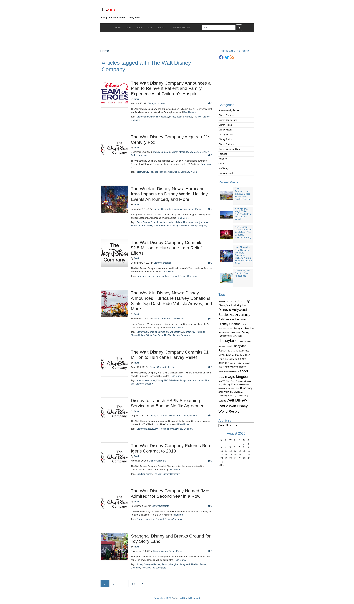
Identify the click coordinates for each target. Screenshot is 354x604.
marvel (222, 381)
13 (135, 583)
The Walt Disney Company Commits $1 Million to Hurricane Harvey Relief (170, 355)
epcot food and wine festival (168, 332)
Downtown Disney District (228, 372)
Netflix (163, 429)
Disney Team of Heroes (180, 117)
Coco (139, 222)
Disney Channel (229, 324)
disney (244, 301)
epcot (244, 371)
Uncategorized (225, 173)
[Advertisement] (177, 38)
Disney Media (225, 130)
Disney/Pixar (235, 315)
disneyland (228, 340)
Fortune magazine (145, 519)
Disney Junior (235, 336)
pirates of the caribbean (226, 388)
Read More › (189, 112)
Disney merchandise (235, 351)
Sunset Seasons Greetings (166, 225)
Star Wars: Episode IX (141, 225)
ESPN (155, 429)
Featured (222, 154)
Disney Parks (225, 139)
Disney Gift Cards (145, 332)
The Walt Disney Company (177, 172)
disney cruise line (243, 328)
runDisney (223, 168)
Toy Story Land (158, 568)
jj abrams (203, 222)
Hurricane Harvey (145, 276)
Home (104, 51)
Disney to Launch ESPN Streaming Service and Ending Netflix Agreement (168, 403)
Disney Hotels (225, 125)
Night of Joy (189, 332)
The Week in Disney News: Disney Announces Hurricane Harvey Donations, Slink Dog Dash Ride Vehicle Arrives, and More (171, 300)
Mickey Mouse (230, 384)
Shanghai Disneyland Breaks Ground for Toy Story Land (171, 539)
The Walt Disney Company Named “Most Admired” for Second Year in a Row (171, 493)
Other (221, 163)
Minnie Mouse (244, 385)
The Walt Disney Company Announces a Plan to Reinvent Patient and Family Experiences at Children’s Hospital (171, 88)
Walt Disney (232, 396)
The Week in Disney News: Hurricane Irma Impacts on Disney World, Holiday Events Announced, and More (169, 194)
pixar (237, 388)
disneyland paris (244, 341)
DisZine (175, 598)
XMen (194, 172)
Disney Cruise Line (227, 120)
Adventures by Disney (229, 110)
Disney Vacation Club (229, 149)
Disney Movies (225, 134)
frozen (221, 377)
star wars (223, 391)
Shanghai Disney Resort (156, 564)
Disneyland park (224, 346)
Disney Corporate (227, 115)
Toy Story (145, 568)
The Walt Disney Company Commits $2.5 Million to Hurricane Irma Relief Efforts (166, 248)
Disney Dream (223, 333)
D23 (227, 301)
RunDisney (246, 388)
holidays (178, 222)
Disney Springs (226, 144)
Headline (222, 159)
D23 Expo (234, 301)
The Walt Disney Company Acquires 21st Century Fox (171, 139)
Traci (136, 99)
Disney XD (223, 367)
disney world (243, 363)
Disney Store (233, 363)
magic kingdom (237, 377)
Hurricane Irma (190, 222)
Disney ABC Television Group (171, 380)
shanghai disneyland (179, 564)
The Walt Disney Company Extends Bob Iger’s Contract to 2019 (170, 448)
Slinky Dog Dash (154, 335)
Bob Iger (221, 301)
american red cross (146, 380)
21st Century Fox (145, 172)
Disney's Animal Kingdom (232, 305)
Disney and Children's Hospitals (152, 117)
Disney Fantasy (235, 333)
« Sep (221, 465)
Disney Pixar (149, 222)
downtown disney (237, 366)
